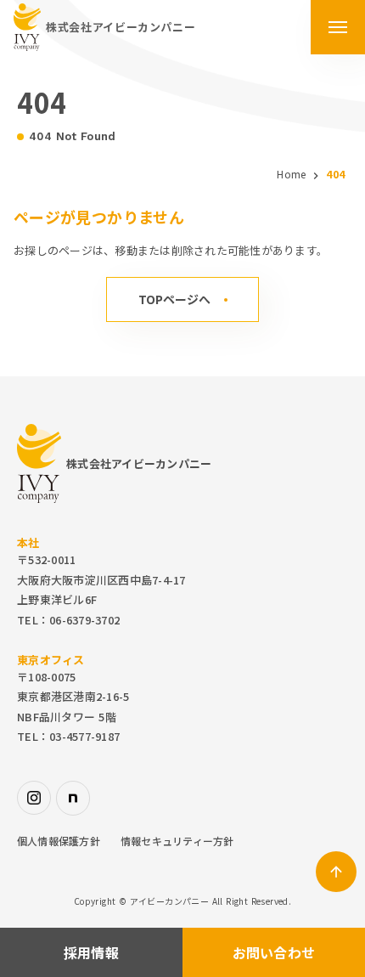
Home (291, 174)
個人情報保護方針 (58, 841)
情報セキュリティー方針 (177, 841)
